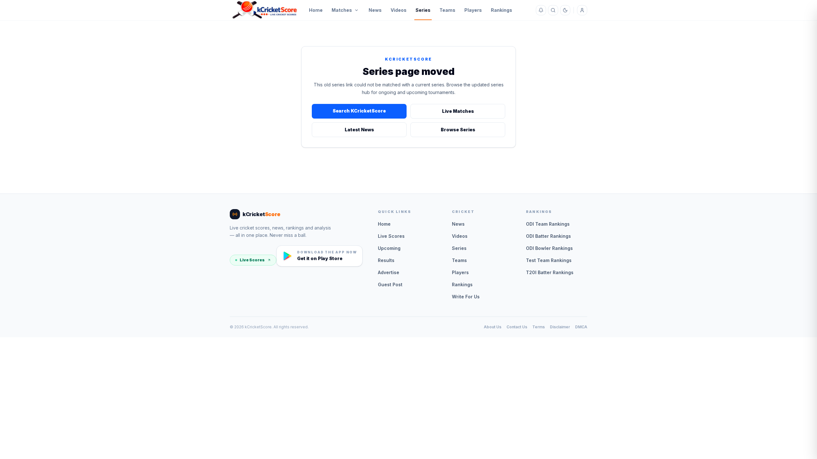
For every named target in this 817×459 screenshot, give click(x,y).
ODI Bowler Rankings (549, 248)
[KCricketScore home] (265, 10)
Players (473, 10)
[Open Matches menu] (356, 10)
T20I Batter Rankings (549, 272)
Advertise (388, 272)
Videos (399, 10)
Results (386, 260)
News (375, 10)
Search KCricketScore (359, 110)
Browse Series (458, 129)
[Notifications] (541, 10)
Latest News (359, 129)
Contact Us (516, 326)
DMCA (581, 326)
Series (423, 10)
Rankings (501, 10)
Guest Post (390, 284)
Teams (447, 10)
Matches (342, 10)
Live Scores (252, 260)
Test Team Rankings (549, 260)
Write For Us (466, 296)
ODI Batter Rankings (548, 236)
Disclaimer (560, 326)
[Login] (582, 10)
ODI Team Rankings (548, 224)
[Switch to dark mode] (565, 10)
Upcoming (389, 248)
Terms (538, 326)
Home (316, 10)
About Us (492, 326)
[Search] (553, 10)
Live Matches (458, 111)
